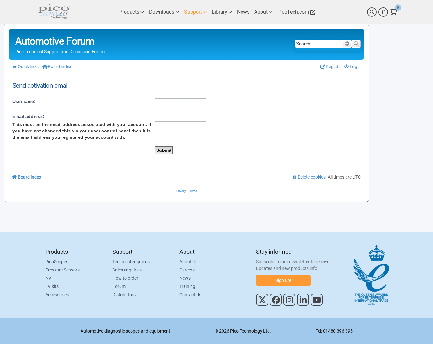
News (185, 278)
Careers (187, 269)
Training (187, 286)
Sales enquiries (127, 269)
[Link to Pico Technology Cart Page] (393, 12)
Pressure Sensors (62, 269)
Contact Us (190, 294)
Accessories (57, 294)
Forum (119, 286)
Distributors (124, 294)
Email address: (28, 116)
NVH (50, 278)
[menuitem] (352, 67)
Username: (24, 101)
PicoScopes (56, 261)
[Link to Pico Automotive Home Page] (53, 12)
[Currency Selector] (383, 12)
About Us (188, 261)
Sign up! (283, 280)
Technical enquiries (131, 261)
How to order (125, 278)
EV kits (52, 286)
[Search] (372, 12)
